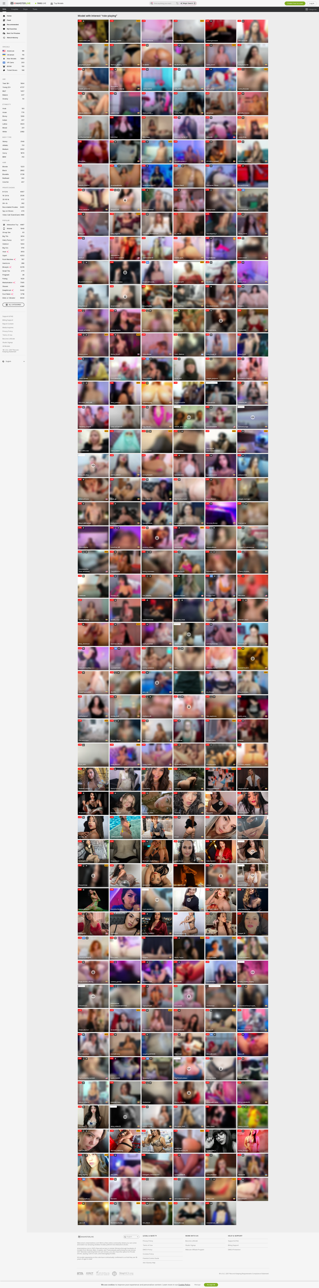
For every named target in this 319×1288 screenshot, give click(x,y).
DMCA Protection (234, 1250)
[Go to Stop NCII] (126, 1273)
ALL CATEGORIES (15, 305)
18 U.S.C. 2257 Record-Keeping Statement (10, 351)
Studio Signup (7, 342)
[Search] (177, 3)
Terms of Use (7, 335)
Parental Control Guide (151, 1258)
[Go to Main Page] (20, 3)
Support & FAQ (7, 316)
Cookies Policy (148, 1254)
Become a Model (8, 339)
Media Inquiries (7, 327)
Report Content (7, 324)
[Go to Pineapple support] (114, 1273)
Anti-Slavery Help (149, 1263)
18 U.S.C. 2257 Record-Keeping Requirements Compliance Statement (244, 1274)
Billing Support (7, 320)
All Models (6, 346)
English (129, 1237)
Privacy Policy (7, 331)
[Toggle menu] (4, 3)
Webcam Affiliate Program (194, 1250)
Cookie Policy (184, 1285)
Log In (312, 3)
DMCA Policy (147, 1250)
